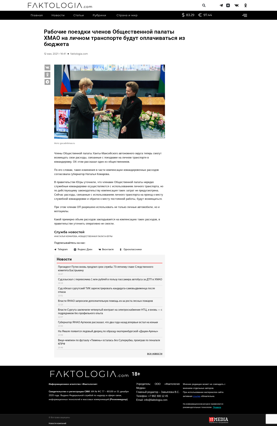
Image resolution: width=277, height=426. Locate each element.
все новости (154, 353)
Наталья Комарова (66, 236)
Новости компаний (57, 423)
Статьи (78, 15)
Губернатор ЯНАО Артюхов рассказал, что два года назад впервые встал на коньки (108, 322)
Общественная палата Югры (96, 236)
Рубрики (99, 15)
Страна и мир (127, 15)
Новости (58, 15)
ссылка (196, 396)
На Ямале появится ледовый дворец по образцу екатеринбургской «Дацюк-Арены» (108, 331)
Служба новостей (69, 232)
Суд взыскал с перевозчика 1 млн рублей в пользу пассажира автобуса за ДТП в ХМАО (110, 279)
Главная (37, 15)
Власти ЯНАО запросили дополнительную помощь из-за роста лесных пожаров (105, 301)
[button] (204, 5)
